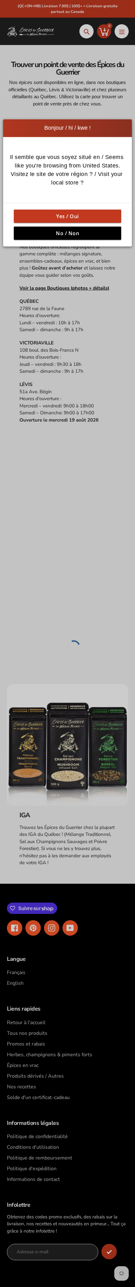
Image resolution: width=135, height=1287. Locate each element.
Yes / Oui (67, 216)
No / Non (67, 233)
